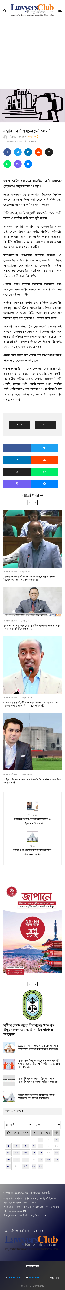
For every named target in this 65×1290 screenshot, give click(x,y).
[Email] (49, 152)
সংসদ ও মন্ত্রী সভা (35, 137)
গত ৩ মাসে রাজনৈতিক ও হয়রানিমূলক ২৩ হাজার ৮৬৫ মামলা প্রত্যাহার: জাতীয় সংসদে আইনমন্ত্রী (30, 704)
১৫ (40, 1153)
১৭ (56, 1153)
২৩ (48, 1159)
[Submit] (38, 152)
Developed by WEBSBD (32, 1286)
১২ (16, 1153)
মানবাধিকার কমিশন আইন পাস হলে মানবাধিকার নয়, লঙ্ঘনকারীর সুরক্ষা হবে (38, 1080)
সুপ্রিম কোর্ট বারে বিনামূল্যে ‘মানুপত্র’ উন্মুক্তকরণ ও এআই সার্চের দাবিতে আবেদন (29, 1030)
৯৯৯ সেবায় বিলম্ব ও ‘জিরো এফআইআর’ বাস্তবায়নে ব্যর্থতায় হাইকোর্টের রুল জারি (38, 1048)
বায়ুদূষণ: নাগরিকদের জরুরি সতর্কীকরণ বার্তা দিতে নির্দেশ (32, 850)
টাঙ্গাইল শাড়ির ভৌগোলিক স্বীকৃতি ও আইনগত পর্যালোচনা (32, 819)
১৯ (16, 1159)
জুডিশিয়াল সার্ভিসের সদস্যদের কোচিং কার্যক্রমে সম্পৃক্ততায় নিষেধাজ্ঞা (37, 1097)
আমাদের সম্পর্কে (32, 1266)
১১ (8, 1153)
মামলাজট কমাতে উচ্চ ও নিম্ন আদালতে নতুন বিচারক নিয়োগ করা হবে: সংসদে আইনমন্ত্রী (29, 578)
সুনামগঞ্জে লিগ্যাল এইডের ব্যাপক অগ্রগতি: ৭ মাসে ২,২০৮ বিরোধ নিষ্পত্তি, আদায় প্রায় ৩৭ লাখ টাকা (39, 1064)
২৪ (56, 1159)
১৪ (33, 1153)
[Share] (7, 152)
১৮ (8, 1159)
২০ (25, 1159)
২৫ (8, 1166)
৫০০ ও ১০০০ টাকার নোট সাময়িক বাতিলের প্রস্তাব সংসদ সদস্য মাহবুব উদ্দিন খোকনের (31, 627)
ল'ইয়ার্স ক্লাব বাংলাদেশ (18, 137)
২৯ (40, 1166)
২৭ (25, 1166)
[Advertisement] (32, 55)
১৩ (25, 1153)
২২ (40, 1159)
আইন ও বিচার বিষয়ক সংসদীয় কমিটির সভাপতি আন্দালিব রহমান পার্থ (32, 781)
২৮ (33, 1166)
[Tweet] (18, 152)
